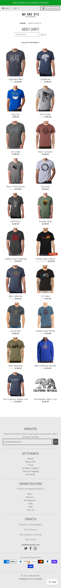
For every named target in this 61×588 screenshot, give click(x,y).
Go (55, 442)
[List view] (45, 35)
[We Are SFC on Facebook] (31, 548)
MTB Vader (45, 114)
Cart (51, 8)
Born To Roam (45, 151)
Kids (31, 503)
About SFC (30, 461)
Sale (31, 506)
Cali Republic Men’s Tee (45, 399)
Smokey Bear (45, 221)
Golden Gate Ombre (45, 258)
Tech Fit (30, 510)
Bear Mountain (16, 365)
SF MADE (30, 474)
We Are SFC (34, 575)
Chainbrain (45, 79)
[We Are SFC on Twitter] (26, 548)
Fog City (16, 114)
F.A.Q (30, 465)
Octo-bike (15, 151)
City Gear (45, 186)
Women (30, 497)
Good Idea (15, 330)
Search (30, 458)
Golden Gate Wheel (45, 330)
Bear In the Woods (15, 186)
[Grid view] (42, 35)
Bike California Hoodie (45, 365)
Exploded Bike (16, 79)
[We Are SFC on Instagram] (35, 548)
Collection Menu (29, 43)
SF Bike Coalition (30, 468)
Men (29, 494)
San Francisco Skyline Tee (15, 399)
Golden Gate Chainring (16, 258)
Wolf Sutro (15, 221)
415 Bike (45, 296)
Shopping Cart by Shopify (30, 578)
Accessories (29, 500)
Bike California (15, 296)
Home (23, 23)
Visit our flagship (30, 471)
